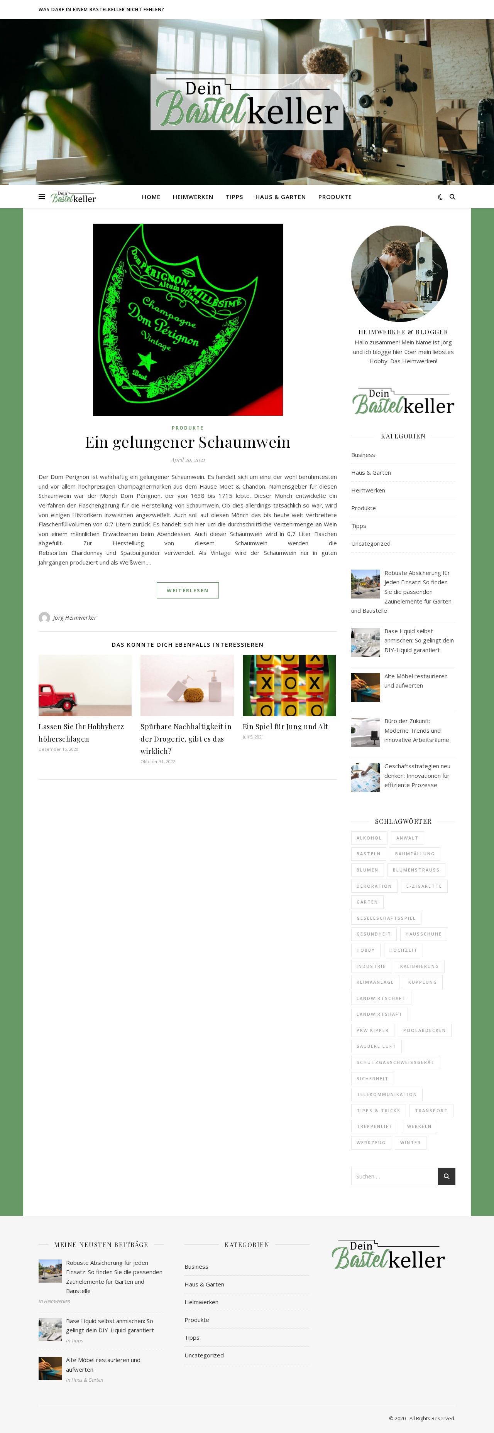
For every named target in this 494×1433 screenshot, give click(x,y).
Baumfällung (415, 853)
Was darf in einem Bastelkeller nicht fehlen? (101, 9)
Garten (367, 902)
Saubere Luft (376, 1046)
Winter (410, 1142)
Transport (431, 1110)
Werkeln (419, 1126)
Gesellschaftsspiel (386, 918)
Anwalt (407, 838)
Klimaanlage (375, 982)
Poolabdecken (424, 1030)
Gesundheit (374, 934)
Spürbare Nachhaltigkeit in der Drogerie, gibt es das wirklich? (186, 739)
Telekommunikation (387, 1094)
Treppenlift (375, 1126)
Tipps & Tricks (379, 1110)
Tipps (234, 197)
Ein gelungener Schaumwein (188, 441)
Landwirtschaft (381, 998)
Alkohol (369, 838)
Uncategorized (371, 543)
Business (363, 455)
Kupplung (422, 982)
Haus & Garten (280, 197)
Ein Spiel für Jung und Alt (285, 726)
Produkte (335, 197)
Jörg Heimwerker (75, 617)
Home (151, 197)
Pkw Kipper (373, 1030)
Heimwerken (193, 197)
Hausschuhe (424, 934)
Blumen (368, 870)
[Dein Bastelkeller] (247, 102)
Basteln (369, 853)
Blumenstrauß (416, 870)
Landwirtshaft (380, 1014)
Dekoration (374, 886)
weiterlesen (188, 590)
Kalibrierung (419, 966)
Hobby (366, 950)
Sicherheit (373, 1078)
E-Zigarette (424, 886)
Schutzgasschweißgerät (396, 1062)
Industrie (371, 966)
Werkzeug (371, 1142)
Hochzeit (403, 950)
